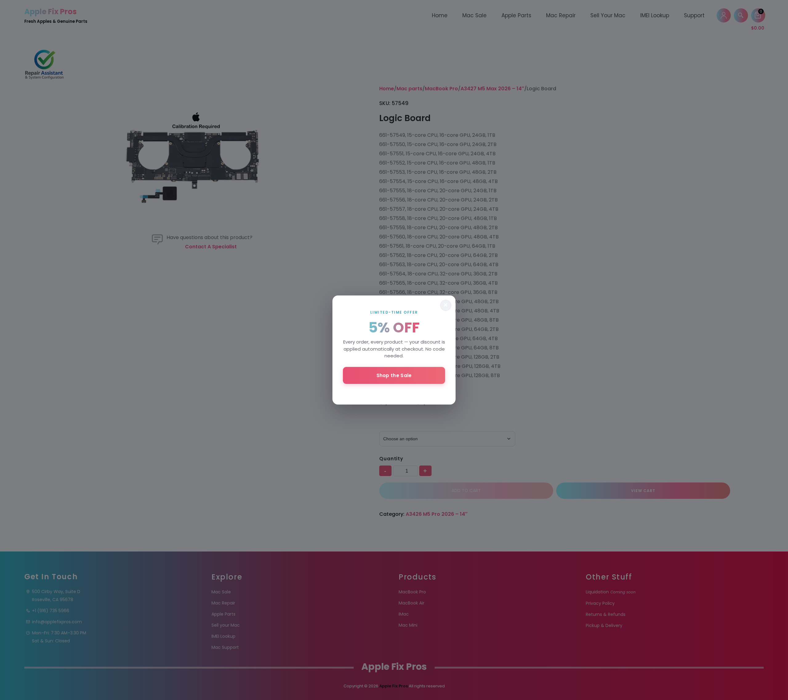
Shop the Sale (394, 375)
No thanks (394, 392)
